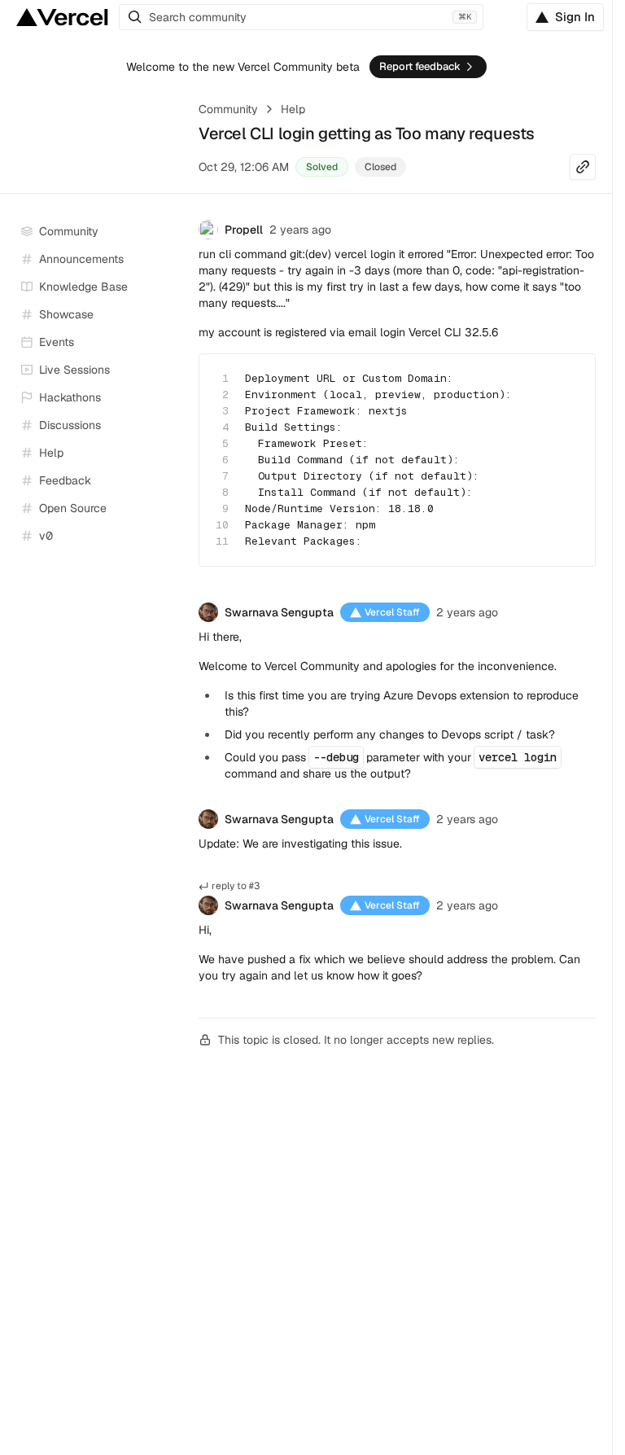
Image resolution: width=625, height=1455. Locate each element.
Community (228, 109)
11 (222, 541)
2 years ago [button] (300, 229)
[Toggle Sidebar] (170, 370)
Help (293, 109)
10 (222, 525)
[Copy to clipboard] (569, 380)
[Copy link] (583, 167)
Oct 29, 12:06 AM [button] (244, 167)
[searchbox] (301, 17)
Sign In (575, 16)
